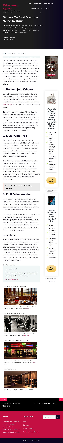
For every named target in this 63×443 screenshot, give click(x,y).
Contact (26, 425)
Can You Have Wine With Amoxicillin (15, 286)
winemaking (7, 104)
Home (29, 4)
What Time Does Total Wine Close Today (17, 340)
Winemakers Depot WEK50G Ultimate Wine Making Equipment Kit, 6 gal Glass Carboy (51, 118)
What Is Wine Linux (10, 369)
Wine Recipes (37, 4)
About (25, 422)
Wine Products (48, 4)
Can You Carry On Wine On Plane (14, 313)
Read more (27, 308)
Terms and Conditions (30, 432)
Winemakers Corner (11, 7)
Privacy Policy (28, 428)
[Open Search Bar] (41, 13)
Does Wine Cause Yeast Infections (12, 404)
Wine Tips (47, 8)
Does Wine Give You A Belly (45, 403)
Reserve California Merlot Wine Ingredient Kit (51, 215)
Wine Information (36, 8)
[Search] (58, 417)
